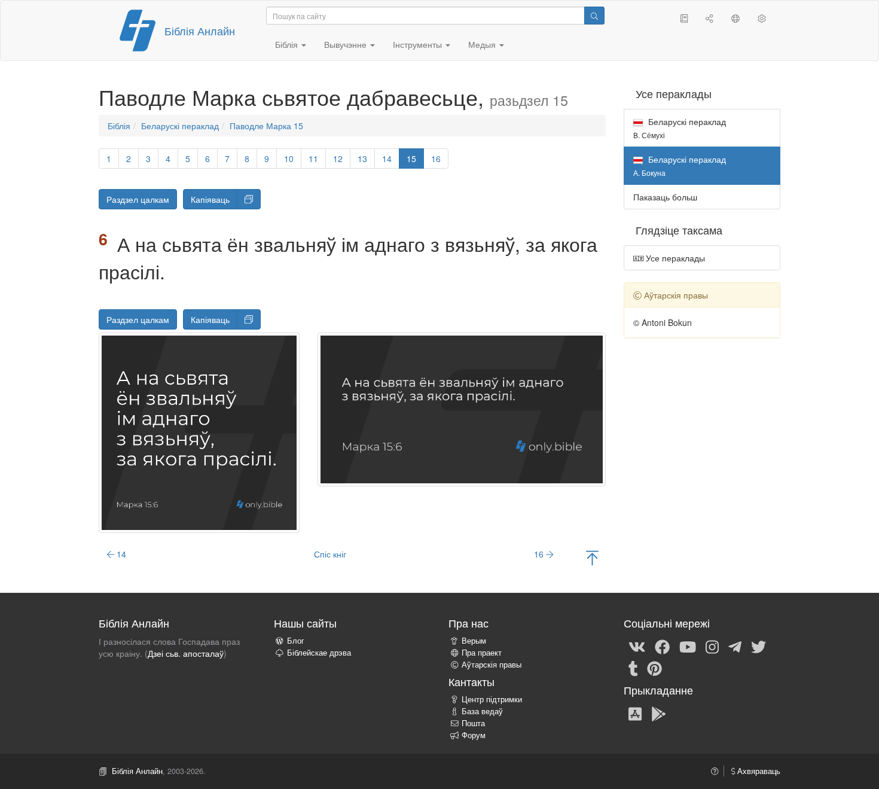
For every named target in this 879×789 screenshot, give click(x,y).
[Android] (658, 713)
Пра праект (482, 652)
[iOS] (635, 713)
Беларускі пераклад (180, 126)
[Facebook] (662, 646)
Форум (474, 735)
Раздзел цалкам (137, 199)
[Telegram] (734, 646)
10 (289, 158)
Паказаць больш (665, 197)
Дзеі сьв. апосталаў (186, 653)
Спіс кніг (330, 554)
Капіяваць (210, 199)
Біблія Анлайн (199, 30)
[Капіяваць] (249, 199)
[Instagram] (712, 646)
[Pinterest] (654, 667)
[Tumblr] (633, 667)
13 (362, 158)
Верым (474, 640)
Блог (295, 640)
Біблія (119, 126)
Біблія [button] (287, 44)
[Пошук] (594, 16)
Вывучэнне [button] (346, 44)
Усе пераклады (674, 258)
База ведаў (482, 711)
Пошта (473, 723)
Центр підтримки (492, 699)
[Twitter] (758, 646)
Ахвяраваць (757, 771)
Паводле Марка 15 (266, 126)
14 (387, 158)
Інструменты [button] (418, 44)
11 (313, 158)
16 (436, 158)
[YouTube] (687, 646)
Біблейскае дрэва (319, 652)
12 (338, 158)
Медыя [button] (483, 44)
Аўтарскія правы (491, 664)
